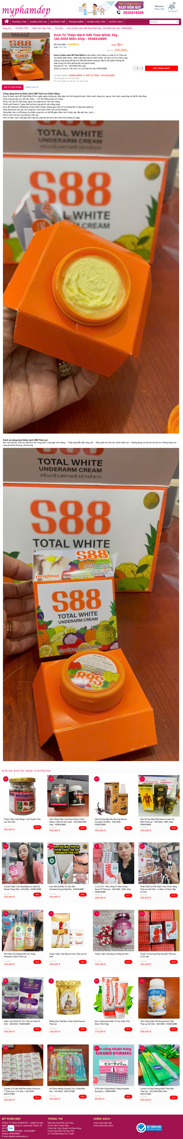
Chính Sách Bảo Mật (103, 1123)
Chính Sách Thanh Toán (58, 1125)
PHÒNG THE (19, 21)
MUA (37, 827)
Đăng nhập (159, 9)
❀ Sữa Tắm (19, 771)
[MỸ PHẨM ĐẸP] (38, 10)
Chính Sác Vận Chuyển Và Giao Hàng (64, 1128)
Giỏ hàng (172, 11)
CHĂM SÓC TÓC (96, 21)
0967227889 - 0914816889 (100, 75)
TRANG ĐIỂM (76, 21)
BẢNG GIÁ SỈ (32, 87)
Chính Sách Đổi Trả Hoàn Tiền (61, 1131)
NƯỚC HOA (115, 21)
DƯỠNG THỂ (57, 21)
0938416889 (75, 75)
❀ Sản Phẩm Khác (42, 771)
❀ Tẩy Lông (7, 771)
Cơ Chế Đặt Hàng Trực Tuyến (61, 1133)
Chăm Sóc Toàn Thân (41, 28)
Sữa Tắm (59, 28)
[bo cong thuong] (149, 1128)
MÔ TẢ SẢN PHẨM (12, 87)
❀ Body (29, 771)
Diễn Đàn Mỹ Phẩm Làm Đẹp (61, 1123)
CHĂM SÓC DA (38, 21)
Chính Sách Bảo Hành (103, 1125)
